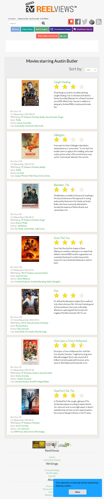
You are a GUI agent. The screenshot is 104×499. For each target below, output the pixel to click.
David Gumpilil (34, 19)
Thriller (18, 120)
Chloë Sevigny (39, 431)
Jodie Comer (40, 228)
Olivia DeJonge (40, 331)
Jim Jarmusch (23, 428)
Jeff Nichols (22, 226)
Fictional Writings (52, 470)
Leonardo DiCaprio (22, 381)
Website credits (52, 495)
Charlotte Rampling (38, 281)
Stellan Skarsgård (53, 281)
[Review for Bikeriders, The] (30, 196)
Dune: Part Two (62, 238)
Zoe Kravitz (29, 126)
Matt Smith (39, 126)
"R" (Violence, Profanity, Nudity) (33, 167)
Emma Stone (44, 175)
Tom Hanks (29, 331)
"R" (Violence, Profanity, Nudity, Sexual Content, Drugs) (42, 117)
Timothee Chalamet (22, 281)
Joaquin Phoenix (21, 175)
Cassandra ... (12, 19)
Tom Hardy (19, 228)
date (88, 70)
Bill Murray (19, 431)
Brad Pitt (33, 381)
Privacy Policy (52, 486)
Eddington (59, 135)
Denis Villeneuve (24, 278)
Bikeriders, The (61, 185)
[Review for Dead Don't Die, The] (30, 402)
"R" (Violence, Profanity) (30, 423)
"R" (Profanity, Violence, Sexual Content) (36, 373)
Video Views (27, 29)
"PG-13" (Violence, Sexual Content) (34, 273)
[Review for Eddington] (30, 146)
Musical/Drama (22, 326)
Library (52, 457)
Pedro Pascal (34, 175)
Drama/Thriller (22, 223)
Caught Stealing (62, 82)
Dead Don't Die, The (64, 390)
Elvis (56, 290)
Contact (52, 492)
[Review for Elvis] (30, 302)
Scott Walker (44, 19)
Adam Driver (28, 431)
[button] (72, 486)
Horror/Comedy (22, 425)
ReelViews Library (84, 29)
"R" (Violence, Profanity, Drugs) (33, 220)
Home (16, 29)
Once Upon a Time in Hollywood (70, 340)
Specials (52, 476)
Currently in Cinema (62, 29)
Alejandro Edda (23, 19)
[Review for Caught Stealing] (30, 93)
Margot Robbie (43, 381)
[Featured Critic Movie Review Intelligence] (39, 444)
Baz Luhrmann (23, 328)
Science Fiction (22, 276)
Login (64, 36)
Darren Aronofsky (24, 123)
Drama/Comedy (22, 376)
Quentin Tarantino (24, 378)
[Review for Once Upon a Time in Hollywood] (30, 352)
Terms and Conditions (52, 489)
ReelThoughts (42, 29)
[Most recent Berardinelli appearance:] (65, 444)
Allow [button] (77, 492)
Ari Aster (21, 173)
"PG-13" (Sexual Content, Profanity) (34, 323)
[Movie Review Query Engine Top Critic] (52, 444)
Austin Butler (20, 126)
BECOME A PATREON (48, 36)
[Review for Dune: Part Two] (30, 249)
